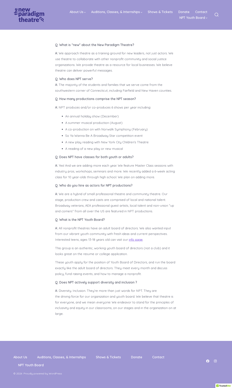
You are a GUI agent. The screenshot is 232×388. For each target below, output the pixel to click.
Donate (184, 12)
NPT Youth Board (192, 18)
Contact (201, 12)
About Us (76, 12)
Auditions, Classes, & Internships (115, 12)
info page (136, 239)
